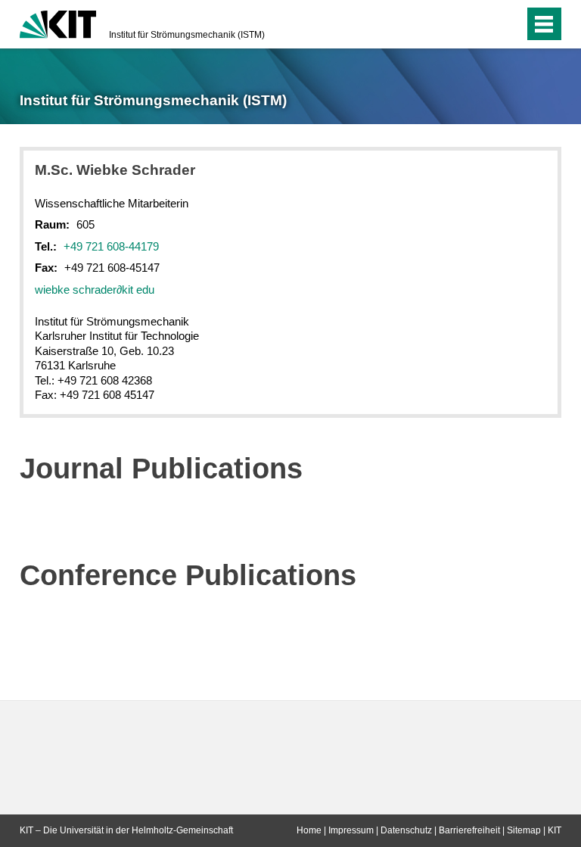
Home (309, 830)
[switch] (482, 24)
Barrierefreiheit (469, 830)
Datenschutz (406, 830)
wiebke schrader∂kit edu (94, 289)
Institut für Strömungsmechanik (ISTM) (187, 35)
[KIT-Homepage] (58, 23)
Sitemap (524, 830)
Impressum (351, 830)
